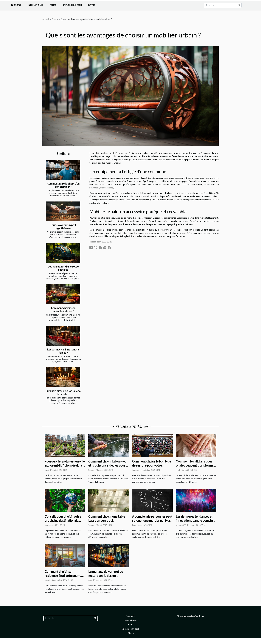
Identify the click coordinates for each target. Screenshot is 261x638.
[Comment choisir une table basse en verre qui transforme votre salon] (108, 500)
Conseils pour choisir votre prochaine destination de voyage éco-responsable (63, 520)
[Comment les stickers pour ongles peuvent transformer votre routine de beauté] (196, 445)
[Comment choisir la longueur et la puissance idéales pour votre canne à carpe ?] (108, 445)
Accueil (45, 19)
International (35, 5)
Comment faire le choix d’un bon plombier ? (63, 185)
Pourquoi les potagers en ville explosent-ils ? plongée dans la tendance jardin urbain (65, 465)
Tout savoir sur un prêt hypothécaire (63, 226)
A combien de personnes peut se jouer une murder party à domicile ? (152, 520)
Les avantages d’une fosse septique (63, 268)
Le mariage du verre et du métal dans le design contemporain (105, 576)
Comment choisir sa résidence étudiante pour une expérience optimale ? (65, 576)
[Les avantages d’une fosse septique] (63, 253)
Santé (53, 5)
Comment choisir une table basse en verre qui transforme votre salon (106, 520)
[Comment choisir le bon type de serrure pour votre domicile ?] (152, 445)
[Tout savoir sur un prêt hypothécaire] (63, 211)
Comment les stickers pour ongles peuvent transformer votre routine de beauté (195, 465)
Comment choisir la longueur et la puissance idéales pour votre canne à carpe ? (108, 465)
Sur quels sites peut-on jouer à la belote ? (63, 392)
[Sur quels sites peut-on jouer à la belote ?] (63, 377)
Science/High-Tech (72, 5)
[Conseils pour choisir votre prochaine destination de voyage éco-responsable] (65, 500)
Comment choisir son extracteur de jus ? (63, 309)
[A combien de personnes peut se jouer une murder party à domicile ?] (152, 500)
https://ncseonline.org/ (103, 188)
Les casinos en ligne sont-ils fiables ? (63, 351)
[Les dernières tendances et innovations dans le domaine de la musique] (196, 500)
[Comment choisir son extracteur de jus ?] (63, 294)
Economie (16, 5)
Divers (91, 5)
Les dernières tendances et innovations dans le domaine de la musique (195, 520)
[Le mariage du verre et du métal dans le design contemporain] (108, 556)
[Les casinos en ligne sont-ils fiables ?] (63, 336)
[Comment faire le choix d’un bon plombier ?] (63, 170)
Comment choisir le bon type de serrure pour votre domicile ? (151, 465)
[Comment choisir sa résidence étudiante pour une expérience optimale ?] (65, 556)
